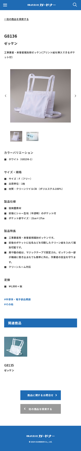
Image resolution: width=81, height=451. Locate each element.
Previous (5, 96)
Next (75, 96)
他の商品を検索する (40, 409)
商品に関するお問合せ (40, 395)
